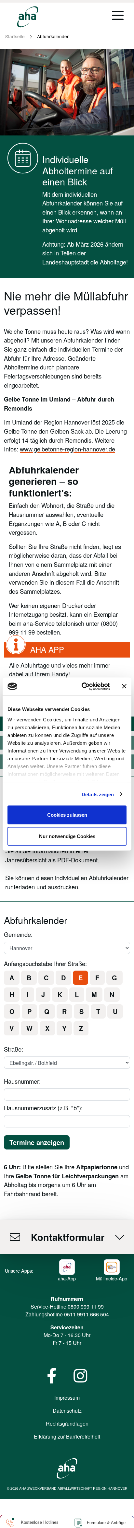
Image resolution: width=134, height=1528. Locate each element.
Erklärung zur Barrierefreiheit (67, 1436)
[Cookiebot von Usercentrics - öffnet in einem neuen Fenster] (83, 686)
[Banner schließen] (124, 686)
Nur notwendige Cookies (67, 836)
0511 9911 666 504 (86, 1314)
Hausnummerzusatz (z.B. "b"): (43, 1107)
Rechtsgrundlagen (67, 1423)
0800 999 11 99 (86, 1306)
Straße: (13, 1049)
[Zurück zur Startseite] (27, 17)
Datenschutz (67, 1410)
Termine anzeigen (36, 1142)
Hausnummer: (22, 1081)
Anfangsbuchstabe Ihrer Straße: (45, 963)
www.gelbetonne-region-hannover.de (67, 449)
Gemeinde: (18, 934)
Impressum (67, 1397)
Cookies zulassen (67, 815)
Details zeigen (98, 794)
